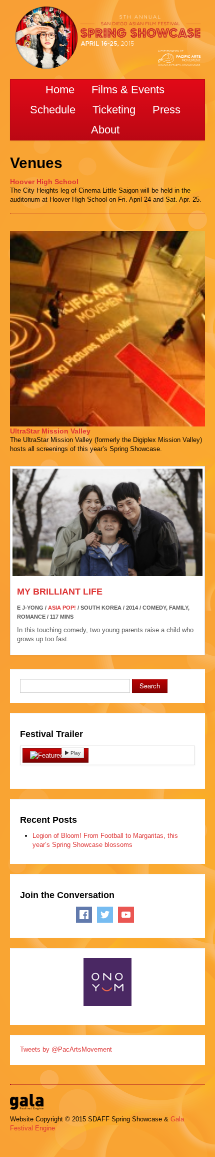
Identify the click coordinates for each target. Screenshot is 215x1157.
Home (60, 89)
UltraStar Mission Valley (50, 431)
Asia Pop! (62, 608)
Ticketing (114, 109)
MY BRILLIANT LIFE (59, 592)
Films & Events (128, 89)
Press (166, 109)
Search (150, 685)
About (105, 129)
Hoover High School (44, 182)
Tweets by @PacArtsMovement (66, 1049)
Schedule (53, 109)
